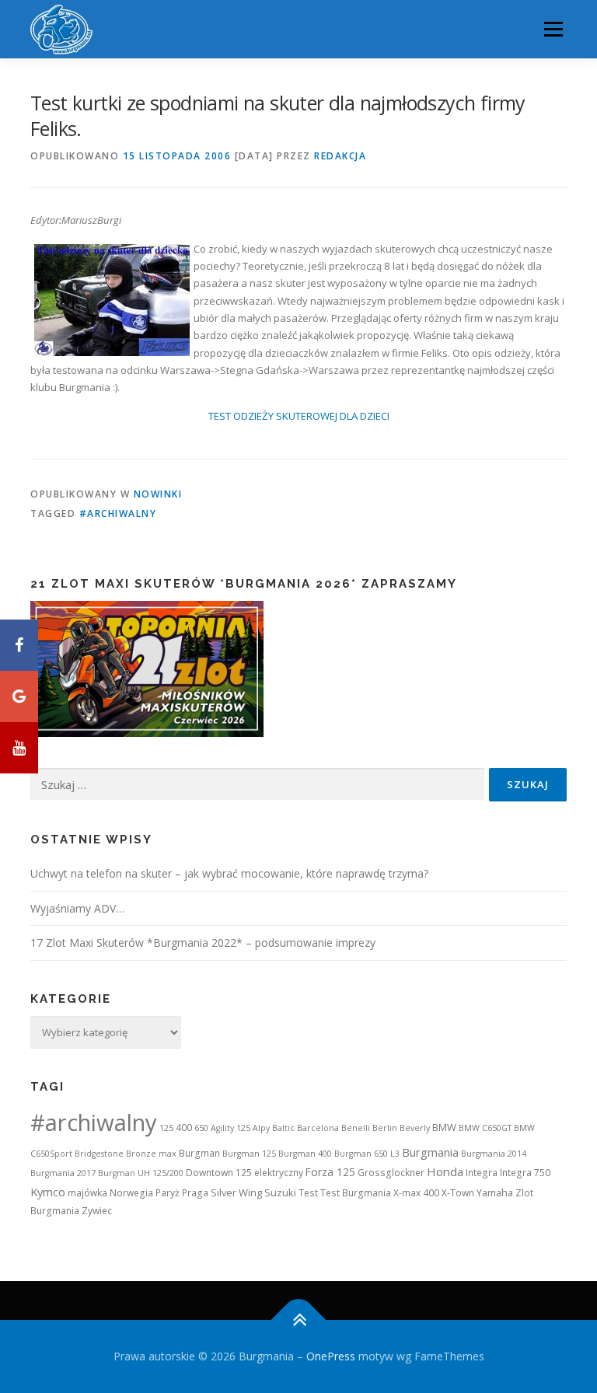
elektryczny (278, 1172)
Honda (445, 1171)
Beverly (415, 1127)
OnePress (330, 1356)
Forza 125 (330, 1171)
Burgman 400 (305, 1153)
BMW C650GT (485, 1127)
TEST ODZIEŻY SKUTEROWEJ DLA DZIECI (298, 416)
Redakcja (340, 155)
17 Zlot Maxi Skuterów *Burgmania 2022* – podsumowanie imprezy (202, 942)
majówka (87, 1192)
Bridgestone (99, 1153)
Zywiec (97, 1210)
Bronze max (151, 1153)
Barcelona (318, 1127)
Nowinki (158, 494)
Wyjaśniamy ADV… (77, 908)
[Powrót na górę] (298, 1320)
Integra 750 (525, 1172)
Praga (195, 1192)
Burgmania (430, 1152)
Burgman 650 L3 (367, 1153)
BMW (444, 1127)
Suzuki (280, 1192)
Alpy (261, 1127)
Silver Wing (236, 1192)
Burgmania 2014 (493, 1153)
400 (184, 1127)
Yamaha (495, 1192)
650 (201, 1127)
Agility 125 (230, 1127)
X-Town (458, 1192)
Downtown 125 (219, 1172)
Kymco (47, 1191)
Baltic (283, 1127)
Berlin (384, 1127)
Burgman (199, 1153)
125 (166, 1127)
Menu (553, 29)
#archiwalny (118, 513)
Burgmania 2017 (63, 1173)
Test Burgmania (355, 1192)
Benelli (355, 1127)
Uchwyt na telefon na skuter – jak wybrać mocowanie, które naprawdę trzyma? (229, 873)
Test (308, 1192)
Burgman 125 (249, 1153)
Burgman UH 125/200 (140, 1173)
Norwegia (131, 1192)
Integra (482, 1172)
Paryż (167, 1192)
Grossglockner (391, 1172)
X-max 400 (416, 1192)
